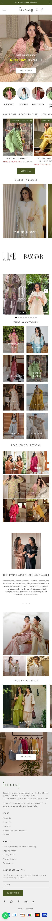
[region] (26, 48)
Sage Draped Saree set (18, 158)
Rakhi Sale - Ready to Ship (20, 114)
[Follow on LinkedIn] (33, 901)
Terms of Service (9, 859)
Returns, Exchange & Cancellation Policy (19, 846)
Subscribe (13, 893)
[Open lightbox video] (14, 294)
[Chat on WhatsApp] (5, 915)
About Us (7, 818)
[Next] (46, 291)
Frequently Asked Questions (14, 830)
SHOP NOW (26, 70)
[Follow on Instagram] (11, 901)
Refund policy (8, 863)
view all (26, 171)
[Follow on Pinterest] (18, 901)
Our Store (7, 826)
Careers (6, 834)
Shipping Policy (9, 851)
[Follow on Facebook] (4, 901)
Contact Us (7, 822)
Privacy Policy (9, 855)
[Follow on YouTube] (25, 901)
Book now (26, 757)
